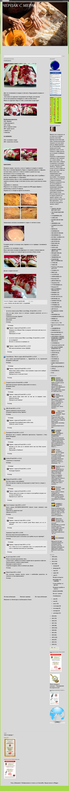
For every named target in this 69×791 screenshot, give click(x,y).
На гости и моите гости (57, 324)
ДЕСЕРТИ (54, 241)
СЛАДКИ (54, 255)
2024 (53, 639)
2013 (53, 563)
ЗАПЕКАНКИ (55, 276)
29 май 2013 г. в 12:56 (25, 468)
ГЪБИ (53, 264)
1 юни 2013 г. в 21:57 (20, 505)
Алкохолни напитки (56, 345)
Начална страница (25, 596)
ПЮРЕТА (54, 361)
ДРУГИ (53, 309)
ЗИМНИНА (54, 223)
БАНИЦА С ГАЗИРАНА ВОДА (59, 505)
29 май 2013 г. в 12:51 (25, 328)
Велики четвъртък (58, 577)
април (55, 573)
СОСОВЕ (54, 320)
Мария (8, 479)
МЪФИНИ (54, 314)
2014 (53, 616)
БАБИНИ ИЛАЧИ (56, 316)
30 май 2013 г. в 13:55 (25, 346)
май (54, 575)
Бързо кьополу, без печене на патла (55, 81)
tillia (7, 408)
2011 (53, 559)
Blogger (56, 783)
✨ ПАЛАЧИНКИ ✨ (60, 538)
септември (56, 606)
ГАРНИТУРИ (55, 300)
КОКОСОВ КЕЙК (58, 591)
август (55, 603)
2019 (53, 627)
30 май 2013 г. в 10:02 (16, 479)
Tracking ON (58, 722)
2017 (53, 623)
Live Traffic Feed (55, 72)
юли (54, 601)
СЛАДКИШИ (26, 303)
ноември (55, 610)
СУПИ (53, 262)
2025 (53, 642)
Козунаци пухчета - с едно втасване (60, 488)
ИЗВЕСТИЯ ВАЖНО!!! (57, 363)
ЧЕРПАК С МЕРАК (19, 5)
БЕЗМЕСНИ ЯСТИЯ (57, 219)
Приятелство (55, 350)
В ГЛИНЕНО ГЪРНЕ (57, 311)
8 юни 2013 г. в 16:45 (15, 572)
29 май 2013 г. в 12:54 (25, 420)
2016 (53, 620)
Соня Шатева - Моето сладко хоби (15, 356)
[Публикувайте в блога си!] (29, 301)
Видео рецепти (55, 334)
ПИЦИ (53, 318)
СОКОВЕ (54, 302)
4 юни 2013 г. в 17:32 (24, 544)
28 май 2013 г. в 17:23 (14, 408)
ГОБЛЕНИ (54, 370)
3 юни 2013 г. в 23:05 (17, 532)
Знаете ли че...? (55, 322)
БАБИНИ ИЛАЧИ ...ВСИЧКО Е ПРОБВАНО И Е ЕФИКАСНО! (57, 433)
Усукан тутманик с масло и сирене (60, 451)
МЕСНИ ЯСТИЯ (56, 233)
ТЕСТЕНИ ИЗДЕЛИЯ (57, 212)
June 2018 (51, 90)
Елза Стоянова (10, 505)
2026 (53, 644)
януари (55, 565)
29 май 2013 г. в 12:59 (38, 338)
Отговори (10, 325)
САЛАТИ (53, 274)
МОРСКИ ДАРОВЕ (56, 366)
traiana (8, 458)
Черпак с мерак (13, 328)
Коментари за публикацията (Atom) (21, 599)
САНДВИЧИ (54, 328)
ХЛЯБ (53, 217)
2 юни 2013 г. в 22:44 (24, 520)
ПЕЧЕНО (54, 294)
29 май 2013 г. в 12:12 (16, 458)
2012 (53, 561)
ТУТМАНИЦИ (55, 284)
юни (54, 599)
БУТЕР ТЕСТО (55, 296)
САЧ (52, 368)
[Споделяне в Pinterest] (32, 301)
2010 (53, 556)
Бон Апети (33, 98)
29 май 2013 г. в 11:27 (18, 432)
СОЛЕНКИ (54, 343)
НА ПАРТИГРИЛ (56, 332)
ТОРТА (53, 247)
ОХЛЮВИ (54, 358)
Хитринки (54, 282)
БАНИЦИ (54, 231)
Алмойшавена (57, 596)
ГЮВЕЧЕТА (54, 330)
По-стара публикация (41, 596)
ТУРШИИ (54, 304)
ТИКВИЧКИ (54, 257)
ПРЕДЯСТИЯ (55, 253)
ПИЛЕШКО (54, 239)
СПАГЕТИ (54, 352)
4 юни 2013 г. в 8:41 (15, 556)
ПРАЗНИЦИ (54, 235)
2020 (53, 630)
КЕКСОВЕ (54, 243)
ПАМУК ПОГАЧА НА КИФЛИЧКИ (59, 379)
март (54, 570)
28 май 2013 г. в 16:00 (22, 382)
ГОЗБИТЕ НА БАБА (57, 225)
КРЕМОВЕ (54, 298)
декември (56, 613)
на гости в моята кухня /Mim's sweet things (18, 311)
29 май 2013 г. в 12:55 (25, 444)
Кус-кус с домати (57, 593)
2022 (53, 635)
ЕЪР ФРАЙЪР (55, 307)
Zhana (7, 572)
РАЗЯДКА (54, 292)
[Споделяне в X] (30, 301)
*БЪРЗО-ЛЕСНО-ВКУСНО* (15, 303)
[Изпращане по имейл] (28, 301)
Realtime (56, 722)
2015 (53, 618)
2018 (53, 625)
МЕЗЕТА (53, 356)
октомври (56, 608)
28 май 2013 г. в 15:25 (31, 356)
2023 (53, 637)
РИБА (53, 272)
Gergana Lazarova (11, 382)
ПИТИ (53, 229)
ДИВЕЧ (53, 354)
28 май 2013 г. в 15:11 (35, 311)
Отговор (8, 322)
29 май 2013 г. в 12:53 (25, 394)
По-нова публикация (9, 596)
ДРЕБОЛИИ (54, 280)
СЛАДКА (54, 270)
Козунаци (54, 278)
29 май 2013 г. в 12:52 (25, 368)
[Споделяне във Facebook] (31, 301)
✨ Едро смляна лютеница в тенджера (55, 74)
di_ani (7, 556)
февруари (56, 568)
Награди (53, 286)
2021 (53, 632)
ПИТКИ (53, 245)
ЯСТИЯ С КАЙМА (56, 237)
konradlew (41, 783)
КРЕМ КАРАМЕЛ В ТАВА (59, 396)
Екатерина (9, 432)
